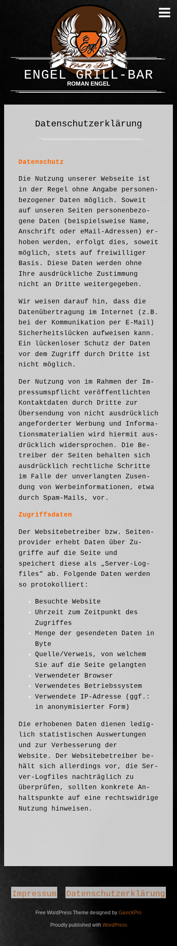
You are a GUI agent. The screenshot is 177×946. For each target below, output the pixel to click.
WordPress (114, 925)
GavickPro (130, 913)
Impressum (34, 893)
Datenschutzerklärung (115, 893)
